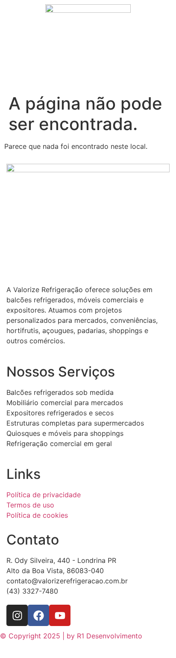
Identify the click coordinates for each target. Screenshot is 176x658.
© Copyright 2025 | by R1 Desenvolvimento (71, 636)
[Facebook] (38, 615)
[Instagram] (17, 615)
